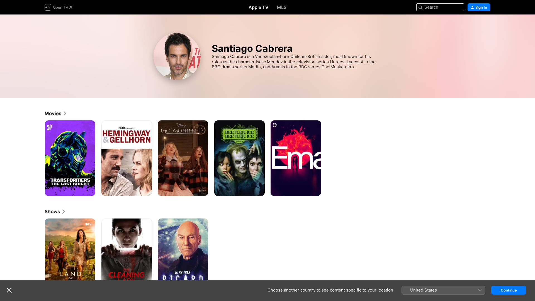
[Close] (9, 290)
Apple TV (259, 7)
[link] (56, 113)
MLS (281, 7)
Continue (509, 290)
